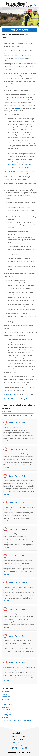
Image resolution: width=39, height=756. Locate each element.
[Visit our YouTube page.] (19, 748)
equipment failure (18, 108)
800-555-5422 (15, 742)
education (7, 179)
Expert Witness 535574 (18, 502)
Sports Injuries (6, 715)
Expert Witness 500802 (18, 582)
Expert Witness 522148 (18, 449)
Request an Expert (19, 30)
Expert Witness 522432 (18, 662)
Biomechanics (6, 697)
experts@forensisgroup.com (19, 745)
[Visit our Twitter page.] (23, 748)
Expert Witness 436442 (18, 556)
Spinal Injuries (6, 709)
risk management (19, 58)
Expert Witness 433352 (18, 609)
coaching (15, 55)
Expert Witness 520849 (18, 422)
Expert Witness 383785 (18, 529)
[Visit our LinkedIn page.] (26, 748)
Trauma (4, 694)
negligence (13, 105)
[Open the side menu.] (4, 5)
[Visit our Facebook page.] (13, 748)
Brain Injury (5, 707)
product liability (16, 164)
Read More (6, 441)
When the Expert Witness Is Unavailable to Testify (17, 720)
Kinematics (5, 699)
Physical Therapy (7, 712)
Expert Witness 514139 (18, 476)
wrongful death (29, 164)
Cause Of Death (7, 704)
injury (19, 210)
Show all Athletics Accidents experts (18, 415)
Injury (3, 702)
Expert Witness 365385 (18, 636)
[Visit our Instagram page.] (16, 748)
